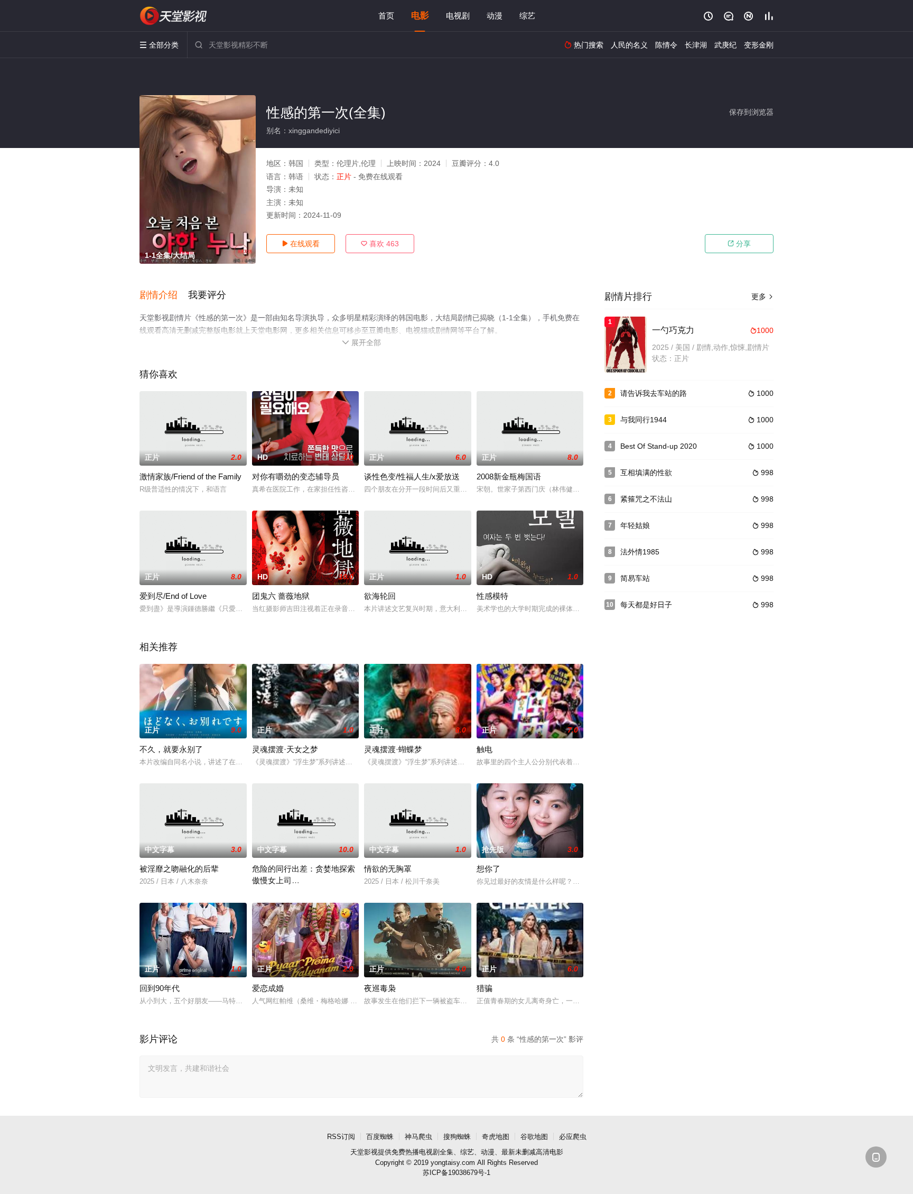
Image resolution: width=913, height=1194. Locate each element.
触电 (484, 749)
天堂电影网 (173, 15)
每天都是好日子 (646, 604)
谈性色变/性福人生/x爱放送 (412, 476)
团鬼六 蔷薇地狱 (281, 595)
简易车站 (635, 578)
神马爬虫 (418, 1137)
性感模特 (492, 595)
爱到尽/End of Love (173, 595)
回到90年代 (159, 988)
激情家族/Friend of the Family (190, 476)
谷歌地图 (534, 1137)
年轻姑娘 (635, 525)
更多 (762, 296)
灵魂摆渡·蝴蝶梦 (393, 749)
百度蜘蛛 (380, 1137)
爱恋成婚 (268, 988)
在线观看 (301, 243)
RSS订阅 (341, 1137)
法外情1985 (639, 552)
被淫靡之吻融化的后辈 (179, 868)
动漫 (494, 15)
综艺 (527, 15)
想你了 (488, 868)
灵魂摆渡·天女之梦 (285, 749)
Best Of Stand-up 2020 (658, 446)
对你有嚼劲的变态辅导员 (295, 476)
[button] (163, 295)
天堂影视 (364, 1152)
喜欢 (380, 243)
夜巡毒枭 (380, 988)
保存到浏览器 (751, 112)
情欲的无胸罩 (388, 868)
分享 (739, 243)
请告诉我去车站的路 (653, 393)
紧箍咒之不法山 (646, 499)
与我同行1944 (643, 419)
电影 (420, 16)
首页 (386, 15)
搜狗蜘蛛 (457, 1137)
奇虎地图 (495, 1137)
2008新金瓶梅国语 (509, 476)
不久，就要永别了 (171, 749)
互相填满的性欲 (646, 472)
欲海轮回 (380, 595)
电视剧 (458, 15)
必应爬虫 (572, 1137)
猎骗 (484, 988)
